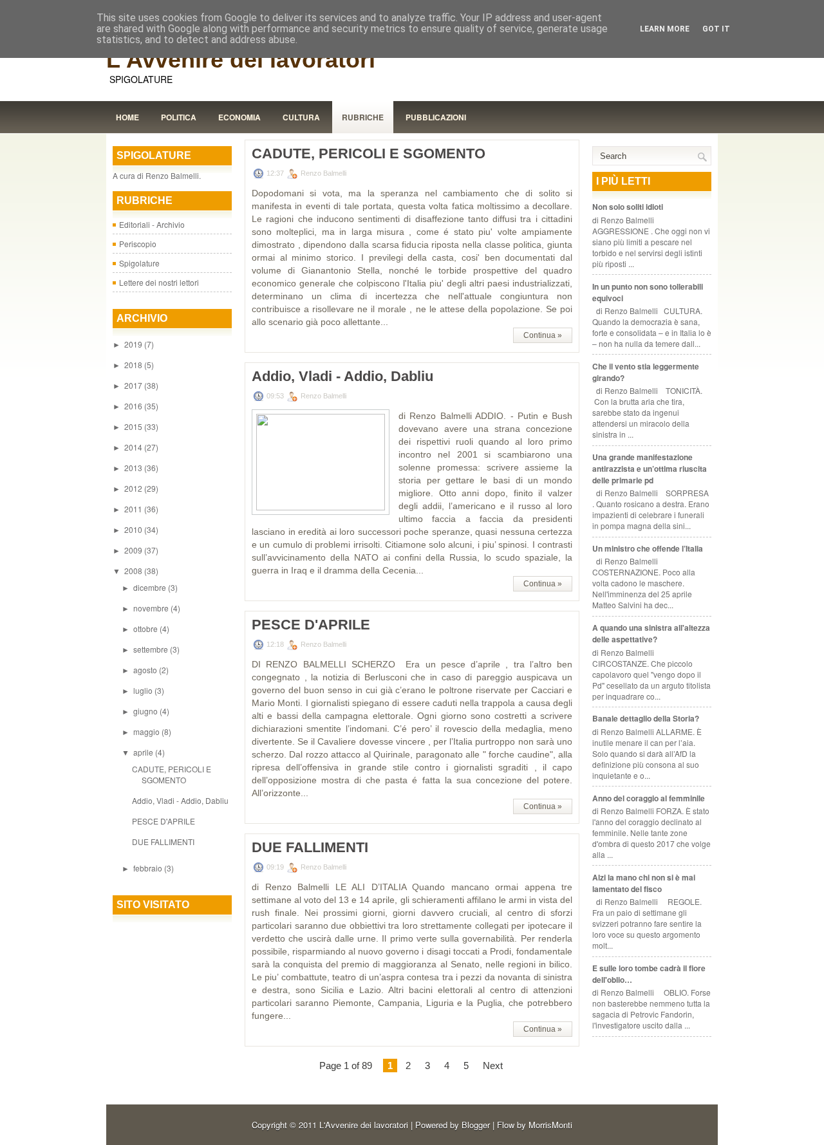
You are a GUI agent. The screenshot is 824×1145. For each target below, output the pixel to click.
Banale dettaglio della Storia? (645, 718)
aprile (144, 752)
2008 (134, 570)
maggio (147, 731)
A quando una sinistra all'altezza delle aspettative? (651, 633)
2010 (134, 529)
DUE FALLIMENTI (163, 841)
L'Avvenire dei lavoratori (240, 59)
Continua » (542, 335)
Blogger (476, 1125)
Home (127, 117)
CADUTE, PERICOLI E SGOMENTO (171, 774)
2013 (134, 467)
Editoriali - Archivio (152, 224)
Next (493, 1065)
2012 (134, 488)
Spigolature (139, 262)
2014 (134, 447)
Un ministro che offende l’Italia (647, 548)
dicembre (150, 587)
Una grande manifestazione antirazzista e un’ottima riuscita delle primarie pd (649, 468)
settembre (151, 649)
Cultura (301, 117)
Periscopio (137, 243)
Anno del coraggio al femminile (648, 798)
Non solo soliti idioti (627, 206)
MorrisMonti (550, 1125)
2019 (134, 344)
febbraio (148, 867)
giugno (146, 710)
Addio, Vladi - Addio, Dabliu (180, 800)
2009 (134, 550)
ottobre (146, 628)
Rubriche (363, 117)
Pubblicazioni (436, 117)
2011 (134, 508)
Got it (716, 28)
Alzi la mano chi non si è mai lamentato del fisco (643, 883)
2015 (134, 426)
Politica (178, 117)
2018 (134, 364)
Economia (239, 117)
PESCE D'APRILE (163, 820)
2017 (134, 385)
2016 (134, 405)
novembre (152, 607)
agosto (146, 669)
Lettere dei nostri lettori (159, 282)
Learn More (664, 28)
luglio (143, 690)
